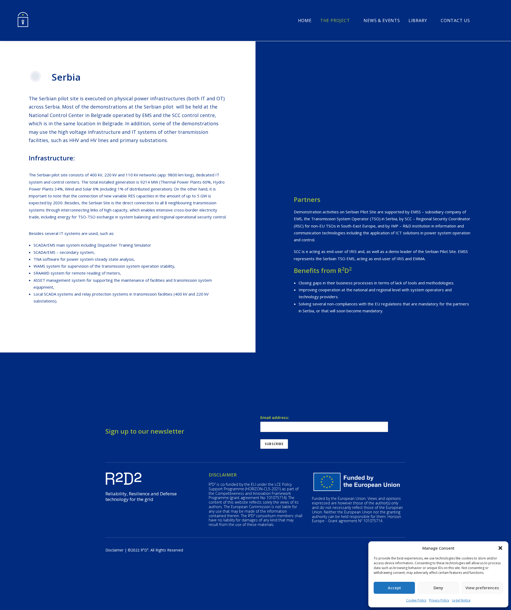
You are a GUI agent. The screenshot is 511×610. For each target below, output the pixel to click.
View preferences (482, 587)
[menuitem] (304, 20)
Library (418, 20)
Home (305, 20)
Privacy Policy (439, 600)
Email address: (274, 417)
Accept (394, 587)
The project (335, 20)
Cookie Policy (416, 600)
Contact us (455, 20)
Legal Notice (461, 600)
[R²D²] (23, 20)
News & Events (382, 20)
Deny (438, 587)
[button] (500, 548)
